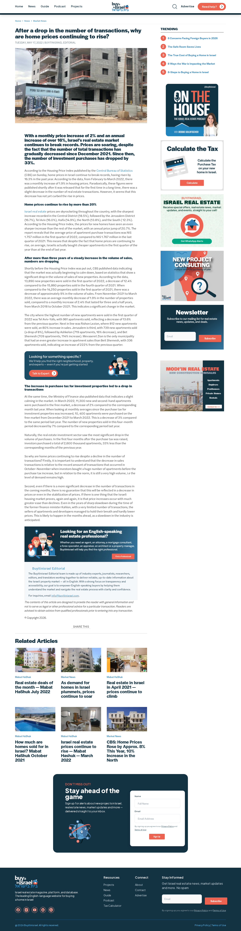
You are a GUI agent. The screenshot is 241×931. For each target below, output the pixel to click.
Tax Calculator (112, 905)
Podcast (60, 6)
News (31, 6)
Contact (140, 890)
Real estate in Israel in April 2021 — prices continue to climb (125, 689)
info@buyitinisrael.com (65, 595)
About (139, 884)
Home (19, 6)
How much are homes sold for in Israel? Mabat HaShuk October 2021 (31, 751)
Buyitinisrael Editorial (60, 42)
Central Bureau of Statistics (114, 170)
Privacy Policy (167, 826)
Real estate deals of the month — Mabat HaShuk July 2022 (34, 687)
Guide (45, 6)
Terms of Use (140, 829)
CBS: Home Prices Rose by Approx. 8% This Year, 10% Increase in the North (126, 751)
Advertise (187, 6)
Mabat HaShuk (23, 677)
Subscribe (210, 338)
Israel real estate (35, 211)
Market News (40, 20)
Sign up (156, 836)
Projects (76, 6)
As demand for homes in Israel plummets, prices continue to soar (78, 689)
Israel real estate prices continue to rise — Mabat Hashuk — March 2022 (78, 751)
